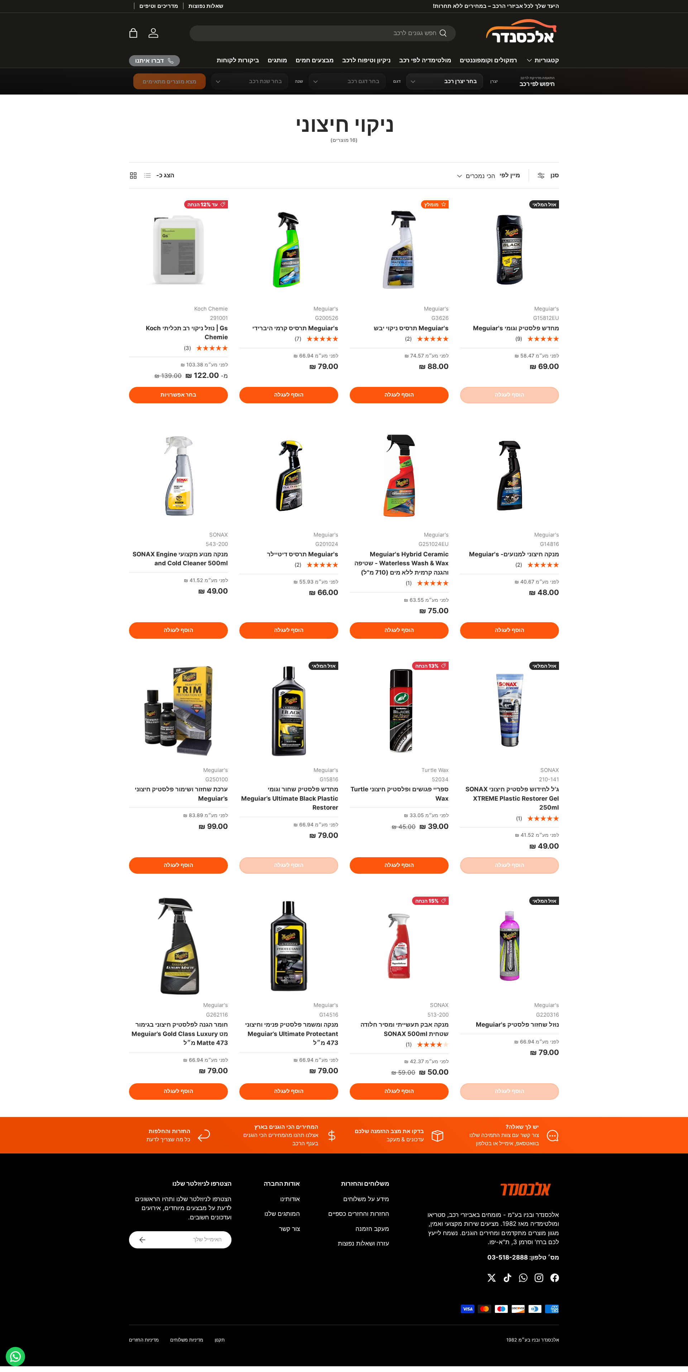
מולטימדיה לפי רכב (425, 60)
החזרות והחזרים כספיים (358, 1213)
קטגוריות (547, 60)
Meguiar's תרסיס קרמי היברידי (295, 328)
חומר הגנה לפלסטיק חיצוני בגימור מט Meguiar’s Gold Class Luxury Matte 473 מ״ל (180, 1033)
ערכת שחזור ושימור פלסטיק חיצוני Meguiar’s (181, 794)
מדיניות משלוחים (186, 1340)
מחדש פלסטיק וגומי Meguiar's (516, 328)
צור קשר (289, 1228)
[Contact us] (15, 1356)
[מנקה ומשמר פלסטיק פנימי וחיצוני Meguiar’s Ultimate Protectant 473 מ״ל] (288, 946)
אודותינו (290, 1199)
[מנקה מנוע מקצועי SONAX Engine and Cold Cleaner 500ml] (178, 475)
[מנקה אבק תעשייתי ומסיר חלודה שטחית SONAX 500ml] (399, 946)
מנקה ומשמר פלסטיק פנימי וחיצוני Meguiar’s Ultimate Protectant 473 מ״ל (291, 1033)
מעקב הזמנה (372, 1228)
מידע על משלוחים (366, 1199)
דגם (397, 81)
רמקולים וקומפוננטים (488, 60)
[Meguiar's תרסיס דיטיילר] (288, 475)
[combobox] (323, 33)
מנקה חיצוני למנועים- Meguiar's (514, 554)
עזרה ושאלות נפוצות (363, 1243)
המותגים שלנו (282, 1213)
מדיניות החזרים (144, 1340)
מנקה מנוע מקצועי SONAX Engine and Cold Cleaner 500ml (180, 559)
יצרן (494, 81)
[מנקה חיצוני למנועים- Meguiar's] (509, 475)
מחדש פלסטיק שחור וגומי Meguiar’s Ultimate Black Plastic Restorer (289, 798)
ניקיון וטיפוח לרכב (366, 60)
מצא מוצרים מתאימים (169, 81)
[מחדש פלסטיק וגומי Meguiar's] (509, 249)
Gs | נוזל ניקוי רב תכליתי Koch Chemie (187, 333)
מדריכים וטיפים (158, 6)
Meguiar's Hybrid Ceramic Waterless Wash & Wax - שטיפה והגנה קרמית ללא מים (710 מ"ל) (401, 563)
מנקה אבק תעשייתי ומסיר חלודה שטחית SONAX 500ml (404, 1029)
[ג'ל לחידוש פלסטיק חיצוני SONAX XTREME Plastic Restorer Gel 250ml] (509, 711)
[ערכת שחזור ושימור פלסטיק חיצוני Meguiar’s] (178, 711)
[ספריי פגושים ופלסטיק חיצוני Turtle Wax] (399, 711)
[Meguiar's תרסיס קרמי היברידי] (288, 249)
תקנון (220, 1340)
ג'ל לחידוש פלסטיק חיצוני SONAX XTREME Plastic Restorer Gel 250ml (512, 798)
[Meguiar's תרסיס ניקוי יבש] (399, 249)
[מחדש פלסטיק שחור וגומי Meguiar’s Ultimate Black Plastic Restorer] (288, 711)
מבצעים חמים (315, 60)
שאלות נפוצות (205, 6)
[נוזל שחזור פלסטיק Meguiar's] (509, 946)
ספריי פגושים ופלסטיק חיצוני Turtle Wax (399, 794)
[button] (133, 33)
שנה (299, 81)
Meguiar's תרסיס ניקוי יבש (411, 328)
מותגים (277, 60)
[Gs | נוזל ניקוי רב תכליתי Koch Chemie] (178, 249)
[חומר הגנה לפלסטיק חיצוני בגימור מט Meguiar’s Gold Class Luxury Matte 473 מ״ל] (178, 946)
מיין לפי (510, 175)
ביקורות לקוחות (238, 60)
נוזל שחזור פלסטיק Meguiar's (517, 1024)
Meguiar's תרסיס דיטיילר (302, 554)
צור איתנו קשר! (458, 6)
